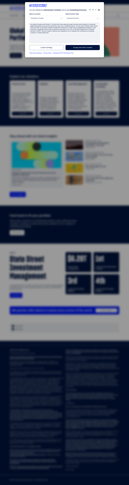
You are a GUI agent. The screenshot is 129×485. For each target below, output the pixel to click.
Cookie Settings (46, 47)
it (96, 9)
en (99, 9)
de (90, 9)
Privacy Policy (47, 53)
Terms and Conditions (35, 53)
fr (93, 9)
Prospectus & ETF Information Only (63, 53)
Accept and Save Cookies (82, 47)
